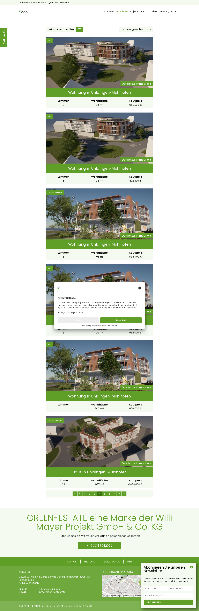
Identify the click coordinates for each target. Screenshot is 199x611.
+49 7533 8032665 (59, 2)
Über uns (145, 11)
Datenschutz (112, 561)
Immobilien (122, 11)
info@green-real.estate (33, 2)
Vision (155, 11)
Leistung (164, 11)
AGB (129, 561)
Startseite (109, 11)
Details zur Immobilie (135, 84)
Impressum (90, 561)
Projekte (134, 11)
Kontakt (175, 11)
